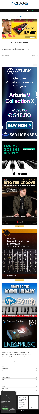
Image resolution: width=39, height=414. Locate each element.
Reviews (19, 386)
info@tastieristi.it (24, 410)
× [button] (15, 391)
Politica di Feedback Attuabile (22, 407)
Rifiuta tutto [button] (12, 408)
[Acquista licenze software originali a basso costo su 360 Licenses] (19, 67)
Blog (19, 366)
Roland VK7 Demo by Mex (19, 42)
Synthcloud (19, 390)
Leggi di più (9, 399)
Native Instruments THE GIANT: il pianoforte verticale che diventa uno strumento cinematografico (17, 356)
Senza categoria (19, 388)
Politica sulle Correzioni (22, 404)
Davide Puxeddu (19, 368)
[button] (2, 402)
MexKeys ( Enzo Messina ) (19, 377)
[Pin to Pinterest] (33, 55)
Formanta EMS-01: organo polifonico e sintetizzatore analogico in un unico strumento (15, 352)
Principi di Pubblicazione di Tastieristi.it (22, 400)
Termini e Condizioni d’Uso (22, 397)
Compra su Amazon (20, 226)
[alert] (8, 402)
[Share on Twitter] (32, 55)
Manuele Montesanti (19, 375)
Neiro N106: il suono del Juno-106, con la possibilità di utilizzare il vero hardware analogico (16, 354)
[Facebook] (27, 10)
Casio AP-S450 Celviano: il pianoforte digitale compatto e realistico (12, 361)
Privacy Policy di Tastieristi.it (32, 408)
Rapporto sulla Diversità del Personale (33, 402)
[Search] (35, 10)
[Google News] (32, 10)
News (19, 379)
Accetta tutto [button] (5, 408)
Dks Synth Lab (19, 370)
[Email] (30, 10)
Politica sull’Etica (21, 402)
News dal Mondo (19, 381)
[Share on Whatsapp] (34, 55)
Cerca (3, 63)
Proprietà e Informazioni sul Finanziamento (33, 397)
